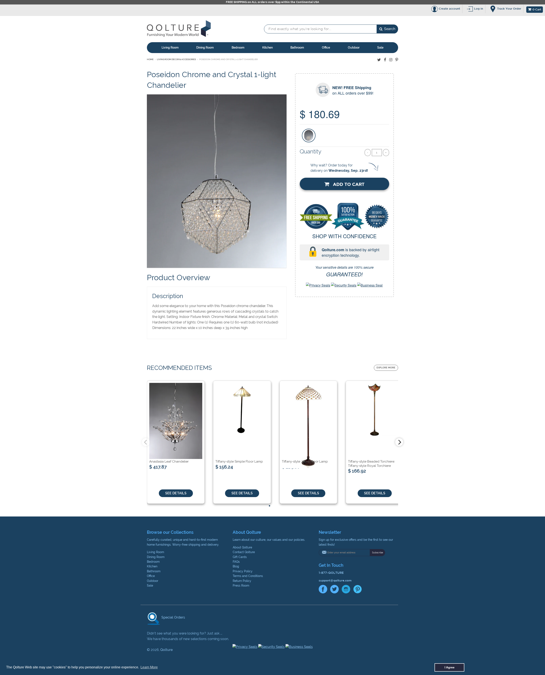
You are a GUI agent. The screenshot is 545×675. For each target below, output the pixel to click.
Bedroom (238, 47)
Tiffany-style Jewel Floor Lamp (305, 461)
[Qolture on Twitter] (379, 60)
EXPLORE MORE (386, 367)
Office (326, 47)
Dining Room (205, 47)
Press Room (241, 585)
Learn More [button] (149, 667)
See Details (175, 493)
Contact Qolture (244, 552)
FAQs (236, 561)
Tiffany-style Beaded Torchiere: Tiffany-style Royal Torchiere (371, 464)
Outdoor (354, 47)
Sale (380, 47)
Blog (236, 566)
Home (150, 59)
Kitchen (267, 47)
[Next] (399, 442)
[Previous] (146, 442)
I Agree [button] (450, 667)
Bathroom (297, 47)
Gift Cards (240, 557)
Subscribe (377, 552)
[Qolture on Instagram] (390, 60)
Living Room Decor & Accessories (176, 59)
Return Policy (242, 581)
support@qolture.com (335, 580)
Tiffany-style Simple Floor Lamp (239, 461)
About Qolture (242, 547)
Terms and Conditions (248, 576)
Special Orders (173, 617)
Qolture (166, 650)
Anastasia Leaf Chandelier (169, 461)
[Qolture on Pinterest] (396, 60)
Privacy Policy (242, 571)
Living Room (170, 47)
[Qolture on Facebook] (385, 60)
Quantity (310, 151)
